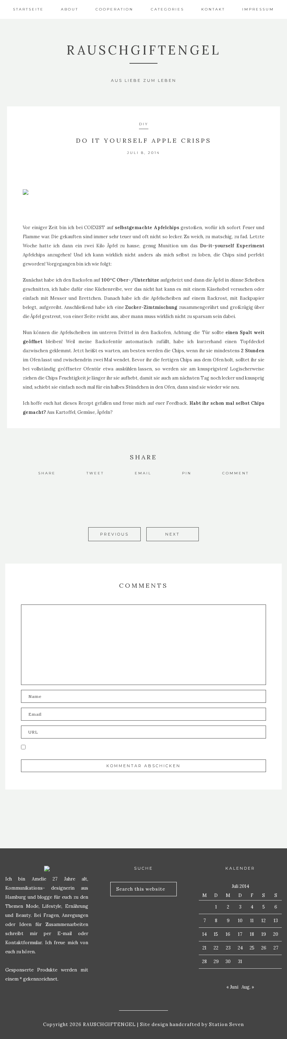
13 (276, 921)
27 (275, 948)
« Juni (232, 987)
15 (216, 934)
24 (240, 948)
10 (240, 921)
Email (143, 473)
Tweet (95, 473)
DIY (143, 124)
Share (47, 473)
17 (240, 934)
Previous (114, 534)
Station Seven (226, 1024)
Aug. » (247, 987)
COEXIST (95, 228)
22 (216, 948)
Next (172, 534)
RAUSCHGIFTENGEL (143, 50)
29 (216, 961)
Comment (235, 473)
